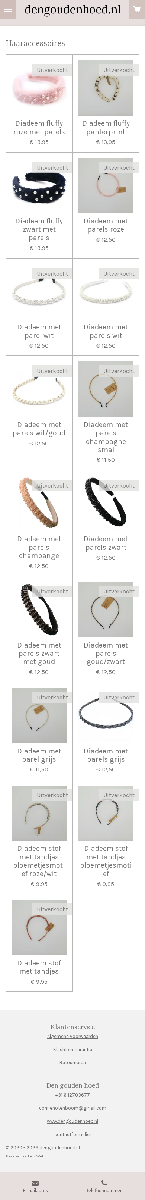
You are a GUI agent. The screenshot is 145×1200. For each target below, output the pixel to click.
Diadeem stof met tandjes (39, 967)
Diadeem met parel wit (39, 331)
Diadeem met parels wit (106, 331)
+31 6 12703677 (72, 1095)
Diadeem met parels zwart (106, 543)
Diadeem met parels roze (106, 225)
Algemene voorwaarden (72, 1036)
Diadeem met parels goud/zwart (106, 653)
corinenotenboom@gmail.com (72, 1108)
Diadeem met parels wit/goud (39, 429)
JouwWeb (36, 1156)
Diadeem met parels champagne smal (106, 437)
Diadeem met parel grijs (39, 755)
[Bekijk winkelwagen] (137, 9)
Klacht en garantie (72, 1049)
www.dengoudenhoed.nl (72, 1121)
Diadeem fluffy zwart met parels (39, 229)
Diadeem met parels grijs (106, 755)
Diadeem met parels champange (39, 547)
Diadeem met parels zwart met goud (39, 653)
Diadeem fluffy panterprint (106, 127)
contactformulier (72, 1134)
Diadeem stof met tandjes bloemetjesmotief (106, 861)
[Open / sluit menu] (8, 9)
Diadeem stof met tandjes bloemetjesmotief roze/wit (39, 861)
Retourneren (72, 1062)
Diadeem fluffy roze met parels (39, 127)
